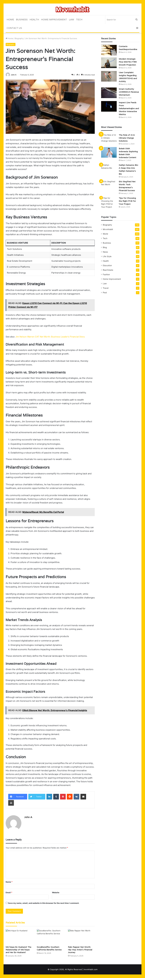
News (105, 252)
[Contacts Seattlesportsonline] (109, 50)
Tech (79, 19)
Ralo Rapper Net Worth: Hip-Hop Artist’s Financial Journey (80, 950)
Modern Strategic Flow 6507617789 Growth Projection (128, 62)
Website (55, 892)
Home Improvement (54, 19)
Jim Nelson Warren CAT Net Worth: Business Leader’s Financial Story (50, 336)
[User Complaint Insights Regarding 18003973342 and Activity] (109, 76)
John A (13, 75)
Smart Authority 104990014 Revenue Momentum (129, 92)
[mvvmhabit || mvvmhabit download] (72, 9)
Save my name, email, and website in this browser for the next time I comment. (43, 903)
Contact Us (14, 28)
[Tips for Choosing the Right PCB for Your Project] (109, 202)
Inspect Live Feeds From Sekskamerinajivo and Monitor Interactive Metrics (129, 108)
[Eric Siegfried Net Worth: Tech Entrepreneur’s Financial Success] (109, 185)
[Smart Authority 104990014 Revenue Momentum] (109, 92)
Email (9, 892)
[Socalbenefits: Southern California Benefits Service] (50, 936)
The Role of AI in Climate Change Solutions (127, 138)
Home (10, 19)
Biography (19, 38)
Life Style (107, 256)
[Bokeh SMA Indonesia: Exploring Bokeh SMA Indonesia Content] (109, 152)
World (105, 234)
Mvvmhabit (108, 229)
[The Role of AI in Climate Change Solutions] (109, 139)
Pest (105, 292)
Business (22, 19)
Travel (105, 288)
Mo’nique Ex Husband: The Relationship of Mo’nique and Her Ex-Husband (18, 950)
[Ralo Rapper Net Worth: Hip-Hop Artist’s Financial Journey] (81, 936)
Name (9, 882)
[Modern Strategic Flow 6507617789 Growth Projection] (109, 62)
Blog (105, 247)
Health (34, 19)
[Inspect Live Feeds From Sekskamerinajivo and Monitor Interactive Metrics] (109, 106)
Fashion (106, 274)
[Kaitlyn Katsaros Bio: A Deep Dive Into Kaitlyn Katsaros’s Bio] (109, 169)
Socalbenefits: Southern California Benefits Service (49, 948)
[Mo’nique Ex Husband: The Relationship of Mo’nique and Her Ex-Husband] (19, 936)
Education (107, 265)
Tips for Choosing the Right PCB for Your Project (127, 201)
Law (71, 19)
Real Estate (108, 270)
